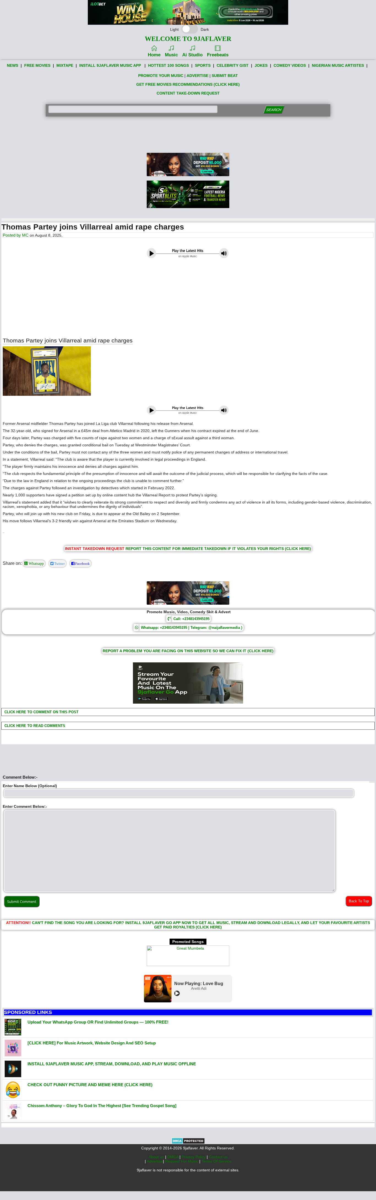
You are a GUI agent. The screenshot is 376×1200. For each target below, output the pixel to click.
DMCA (173, 1157)
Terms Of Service (216, 1161)
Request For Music (182, 1161)
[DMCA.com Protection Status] (188, 1143)
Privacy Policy (194, 1157)
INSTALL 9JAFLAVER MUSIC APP (110, 65)
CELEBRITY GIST (233, 65)
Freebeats (217, 54)
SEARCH (274, 110)
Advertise (155, 1161)
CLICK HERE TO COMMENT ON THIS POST (40, 712)
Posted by (12, 235)
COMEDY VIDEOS (290, 65)
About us (157, 1157)
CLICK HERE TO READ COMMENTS (34, 726)
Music (171, 54)
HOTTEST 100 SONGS (168, 65)
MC (25, 235)
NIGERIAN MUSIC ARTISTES (338, 65)
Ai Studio (192, 54)
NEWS (12, 65)
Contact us (218, 1157)
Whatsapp (36, 563)
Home (154, 54)
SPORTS (203, 65)
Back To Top (359, 901)
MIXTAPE (64, 65)
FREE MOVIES (37, 65)
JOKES (261, 65)
